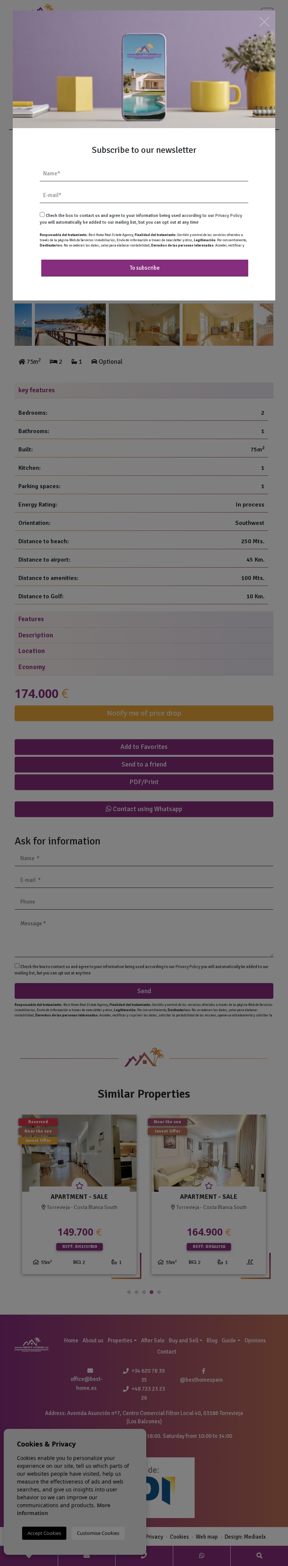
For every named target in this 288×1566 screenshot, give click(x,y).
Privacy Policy (228, 215)
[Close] (264, 21)
